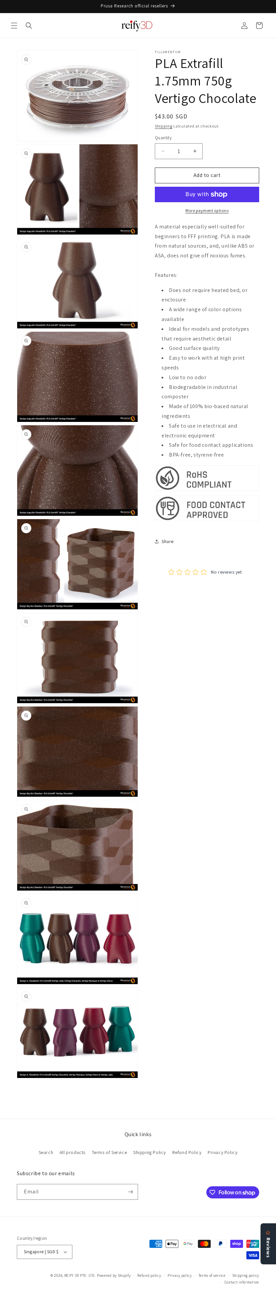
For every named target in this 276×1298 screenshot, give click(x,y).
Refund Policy (187, 1152)
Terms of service (212, 1275)
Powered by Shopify (114, 1275)
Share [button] (168, 541)
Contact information (242, 1282)
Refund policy (149, 1275)
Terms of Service (109, 1152)
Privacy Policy (222, 1152)
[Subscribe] (130, 1192)
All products (72, 1152)
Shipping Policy (149, 1152)
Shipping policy (246, 1275)
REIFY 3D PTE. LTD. (80, 1275)
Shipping (163, 126)
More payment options (207, 210)
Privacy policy (180, 1275)
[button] (14, 25)
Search (46, 1152)
